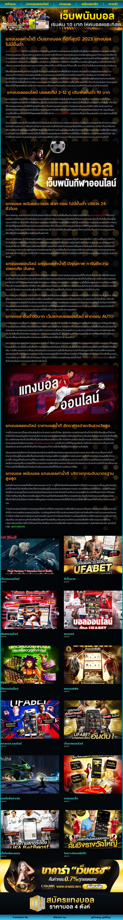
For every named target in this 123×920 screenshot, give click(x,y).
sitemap (65, 4)
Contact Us (20, 917)
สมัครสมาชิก (90, 4)
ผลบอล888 (71, 689)
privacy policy (101, 917)
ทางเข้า (113, 4)
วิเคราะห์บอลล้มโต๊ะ (75, 853)
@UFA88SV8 (18, 526)
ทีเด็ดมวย (69, 579)
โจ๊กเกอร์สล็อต (9, 689)
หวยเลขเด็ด (71, 798)
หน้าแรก (10, 4)
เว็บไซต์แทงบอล (10, 853)
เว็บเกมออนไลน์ (10, 579)
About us (59, 917)
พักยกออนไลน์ (9, 634)
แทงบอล (69, 634)
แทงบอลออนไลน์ (37, 4)
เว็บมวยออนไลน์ (73, 743)
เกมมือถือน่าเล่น (10, 798)
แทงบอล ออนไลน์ (11, 743)
